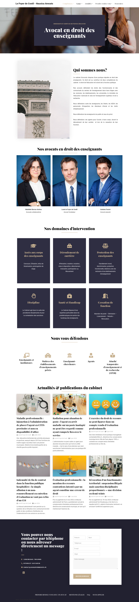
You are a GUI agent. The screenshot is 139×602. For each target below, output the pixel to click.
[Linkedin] (23, 572)
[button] (73, 3)
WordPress (32, 599)
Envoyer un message (82, 576)
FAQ (88, 595)
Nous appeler (98, 595)
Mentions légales (76, 595)
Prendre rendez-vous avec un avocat (50, 595)
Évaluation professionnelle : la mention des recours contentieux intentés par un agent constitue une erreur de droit (69, 486)
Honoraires (119, 4)
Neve (17, 599)
